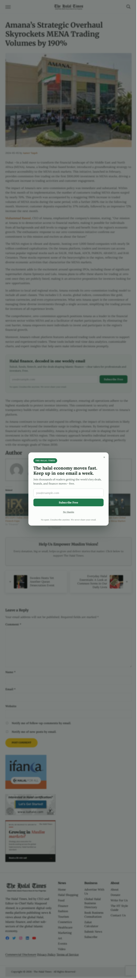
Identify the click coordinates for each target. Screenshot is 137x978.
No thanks (68, 511)
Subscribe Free (68, 502)
